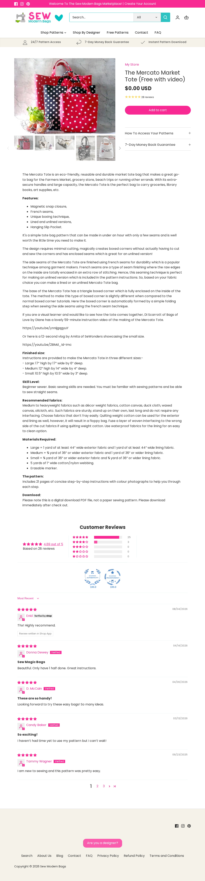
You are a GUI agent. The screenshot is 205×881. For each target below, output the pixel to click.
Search (26, 855)
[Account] (177, 17)
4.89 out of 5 (53, 544)
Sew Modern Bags (53, 866)
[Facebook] (16, 4)
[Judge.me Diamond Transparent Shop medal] (113, 577)
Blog (59, 855)
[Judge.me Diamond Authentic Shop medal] (92, 577)
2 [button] (97, 786)
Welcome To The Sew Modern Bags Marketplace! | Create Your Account (102, 4)
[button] (81, 537)
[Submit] (165, 17)
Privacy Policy (108, 855)
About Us (44, 855)
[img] (27, 609)
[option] (64, 96)
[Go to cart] (186, 17)
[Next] (109, 96)
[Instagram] (22, 4)
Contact (74, 855)
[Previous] (20, 96)
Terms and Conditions (167, 855)
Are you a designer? (102, 843)
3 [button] (104, 786)
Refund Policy (134, 855)
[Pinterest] (28, 4)
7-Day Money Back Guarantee (150, 144)
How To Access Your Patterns (149, 133)
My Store (132, 64)
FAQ (89, 855)
